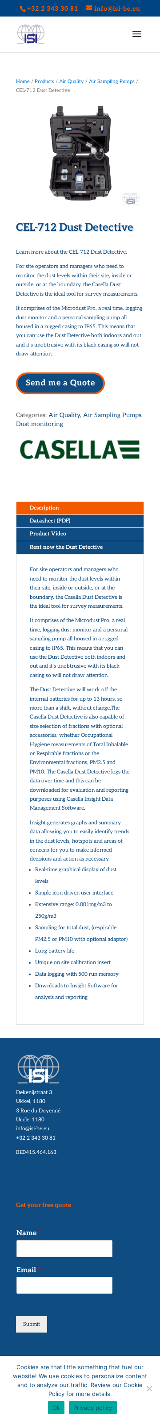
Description (44, 508)
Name (28, 1233)
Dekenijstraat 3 (34, 1092)
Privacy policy (92, 1407)
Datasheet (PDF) (50, 521)
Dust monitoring (39, 424)
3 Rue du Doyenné (38, 1111)
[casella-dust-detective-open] (80, 206)
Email (28, 1270)
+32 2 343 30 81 (36, 1138)
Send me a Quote (60, 383)
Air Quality (71, 81)
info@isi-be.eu (32, 1128)
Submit (31, 1324)
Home (23, 81)
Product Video (48, 534)
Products (44, 81)
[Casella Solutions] (80, 452)
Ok (56, 1407)
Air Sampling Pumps (112, 81)
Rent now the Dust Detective (66, 547)
